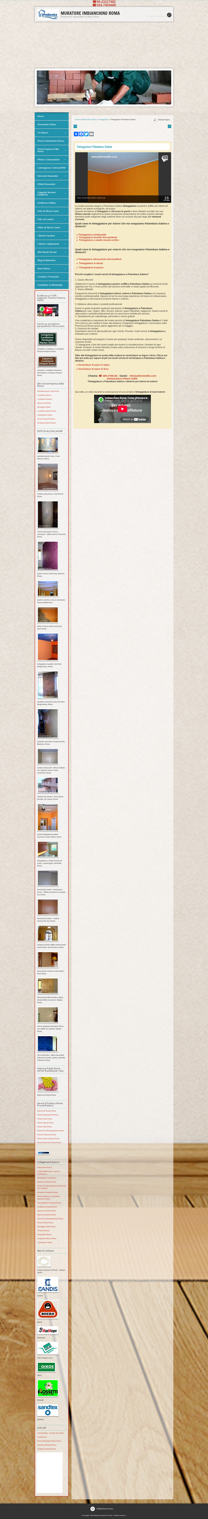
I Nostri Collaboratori (48, 243)
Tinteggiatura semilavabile (92, 234)
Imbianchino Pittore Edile (122, 378)
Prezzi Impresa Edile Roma (48, 150)
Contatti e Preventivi (48, 276)
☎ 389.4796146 (108, 375)
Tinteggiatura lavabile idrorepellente (98, 237)
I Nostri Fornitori (46, 235)
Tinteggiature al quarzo (91, 267)
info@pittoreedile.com (142, 375)
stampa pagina (164, 120)
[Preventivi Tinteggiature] (156, 375)
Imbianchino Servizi (89, 120)
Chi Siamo (42, 132)
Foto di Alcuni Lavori (48, 211)
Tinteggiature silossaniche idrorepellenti (99, 259)
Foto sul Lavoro (45, 219)
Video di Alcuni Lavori (48, 227)
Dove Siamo (43, 268)
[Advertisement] (104, 47)
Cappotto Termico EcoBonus (46, 193)
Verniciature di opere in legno (94, 365)
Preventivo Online (46, 124)
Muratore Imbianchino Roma (90, 13)
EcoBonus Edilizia (46, 202)
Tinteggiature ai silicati (91, 263)
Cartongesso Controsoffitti (51, 167)
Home (77, 120)
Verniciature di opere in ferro (93, 369)
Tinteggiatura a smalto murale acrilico (99, 240)
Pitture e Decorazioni (48, 159)
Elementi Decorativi (47, 175)
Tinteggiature (103, 120)
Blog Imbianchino (46, 260)
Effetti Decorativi (46, 184)
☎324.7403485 (104, 5)
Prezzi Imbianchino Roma (50, 140)
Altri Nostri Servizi (47, 252)
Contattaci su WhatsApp (49, 284)
